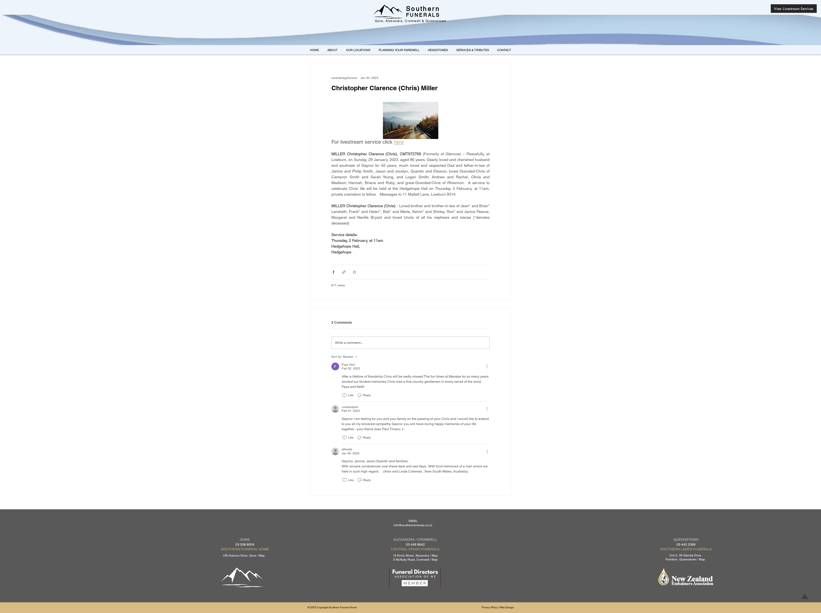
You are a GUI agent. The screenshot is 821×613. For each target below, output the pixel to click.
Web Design (507, 607)
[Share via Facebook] (333, 272)
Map (262, 555)
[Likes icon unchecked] (344, 395)
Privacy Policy (490, 607)
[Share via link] (344, 272)
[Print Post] (354, 272)
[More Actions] (487, 366)
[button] (358, 50)
